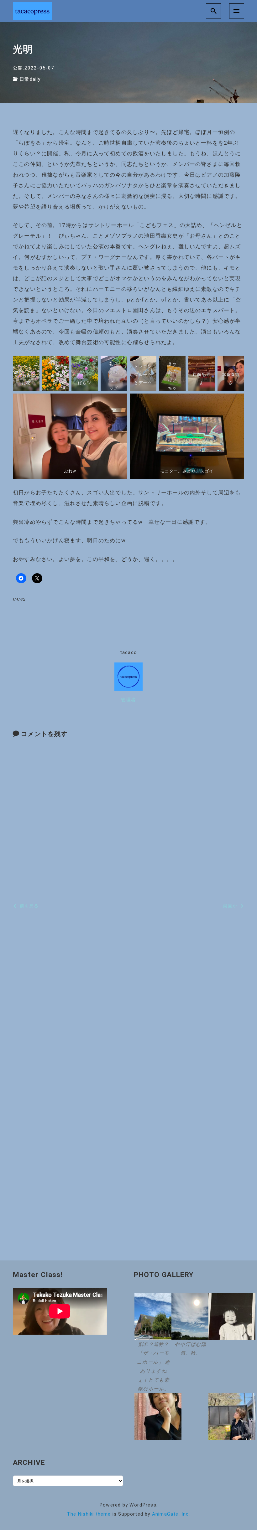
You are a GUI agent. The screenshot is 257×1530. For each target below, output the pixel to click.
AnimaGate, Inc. (171, 1514)
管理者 (128, 700)
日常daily (29, 79)
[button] (152, 1343)
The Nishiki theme (89, 1514)
